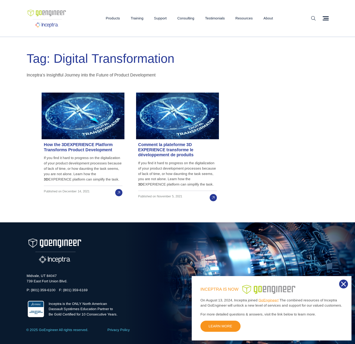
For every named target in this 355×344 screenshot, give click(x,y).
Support (160, 18)
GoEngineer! (268, 300)
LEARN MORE (220, 326)
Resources (244, 18)
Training (137, 18)
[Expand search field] (313, 18)
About (268, 18)
